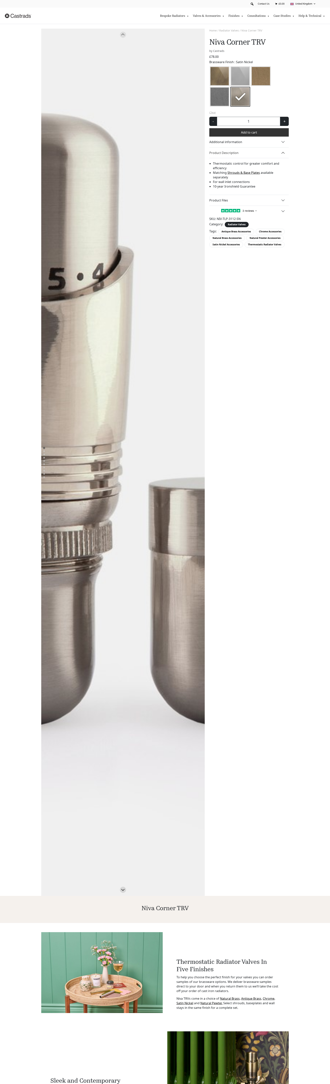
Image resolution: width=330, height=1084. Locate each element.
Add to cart (249, 132)
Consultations (256, 16)
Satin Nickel (184, 1003)
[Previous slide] (123, 35)
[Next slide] (123, 890)
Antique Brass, (251, 998)
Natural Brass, (230, 998)
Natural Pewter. (211, 1003)
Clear (212, 112)
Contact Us (263, 3)
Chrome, (269, 998)
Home (213, 30)
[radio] (219, 76)
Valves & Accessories (207, 16)
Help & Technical (309, 16)
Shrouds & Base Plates (243, 173)
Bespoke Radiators (172, 16)
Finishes (233, 16)
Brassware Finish (231, 62)
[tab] (44, 448)
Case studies (282, 16)
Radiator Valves (229, 30)
